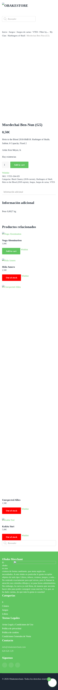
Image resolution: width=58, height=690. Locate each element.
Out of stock (11, 278)
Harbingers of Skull (16, 36)
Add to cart (19, 165)
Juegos (12, 32)
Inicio (4, 32)
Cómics (5, 606)
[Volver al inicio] (16, 5)
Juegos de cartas (24, 32)
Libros (5, 614)
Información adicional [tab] (13, 192)
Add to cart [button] (11, 251)
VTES (35, 32)
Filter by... (44, 32)
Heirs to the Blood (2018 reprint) (15, 182)
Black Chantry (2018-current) (23, 179)
